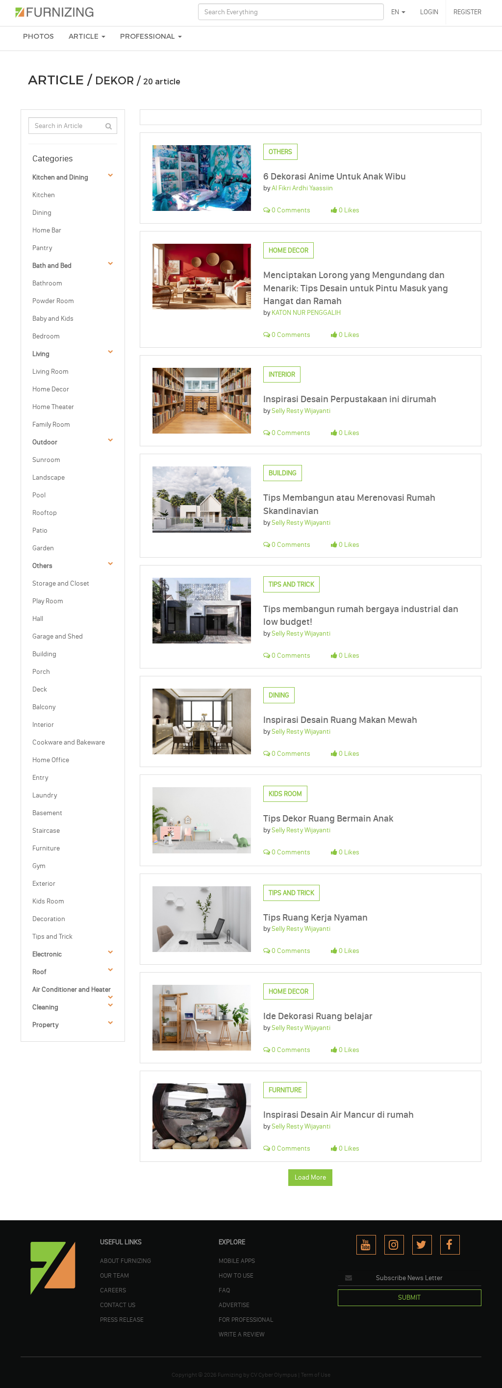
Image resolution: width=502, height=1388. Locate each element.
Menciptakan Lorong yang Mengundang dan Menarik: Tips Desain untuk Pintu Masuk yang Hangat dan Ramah (355, 288)
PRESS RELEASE (122, 1319)
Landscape (48, 477)
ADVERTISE (234, 1305)
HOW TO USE (236, 1275)
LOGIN (429, 12)
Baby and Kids (53, 318)
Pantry (42, 248)
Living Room (50, 371)
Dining (41, 212)
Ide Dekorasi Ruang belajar (318, 1016)
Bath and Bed (52, 265)
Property (45, 1025)
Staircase (46, 830)
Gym (39, 866)
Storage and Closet (60, 583)
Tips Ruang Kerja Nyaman (315, 917)
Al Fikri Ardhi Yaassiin (302, 188)
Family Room (51, 424)
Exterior (43, 883)
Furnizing (230, 1374)
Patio (40, 530)
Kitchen (43, 195)
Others (42, 566)
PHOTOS (38, 36)
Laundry (44, 795)
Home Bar (46, 230)
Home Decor (50, 389)
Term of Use (315, 1374)
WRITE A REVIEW (242, 1334)
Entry (40, 777)
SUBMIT (409, 1297)
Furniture (46, 848)
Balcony (43, 707)
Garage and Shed (57, 636)
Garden (43, 548)
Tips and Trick (52, 936)
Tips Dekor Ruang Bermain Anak (328, 818)
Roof (39, 972)
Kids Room (48, 901)
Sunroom (46, 460)
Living (41, 354)
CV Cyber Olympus (274, 1374)
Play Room (47, 601)
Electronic (47, 954)
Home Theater (53, 407)
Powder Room (53, 301)
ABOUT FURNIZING (125, 1260)
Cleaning (45, 1007)
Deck (39, 689)
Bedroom (46, 336)
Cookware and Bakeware (68, 742)
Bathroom (47, 283)
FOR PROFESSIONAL (246, 1319)
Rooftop (44, 513)
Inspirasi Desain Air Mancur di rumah (338, 1114)
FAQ (224, 1290)
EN (396, 12)
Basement (47, 813)
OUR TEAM (114, 1275)
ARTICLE (84, 36)
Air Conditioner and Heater (71, 989)
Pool (39, 495)
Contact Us (117, 1305)
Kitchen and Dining (60, 177)
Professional (148, 36)
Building (44, 654)
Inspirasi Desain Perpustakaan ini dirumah (349, 399)
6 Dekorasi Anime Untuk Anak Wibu (334, 176)
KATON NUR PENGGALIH (306, 312)
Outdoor (44, 442)
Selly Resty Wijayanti (301, 411)
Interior (43, 724)
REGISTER (467, 12)
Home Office (50, 760)
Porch (41, 672)
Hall (37, 619)
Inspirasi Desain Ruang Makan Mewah (340, 719)
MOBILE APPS (237, 1260)
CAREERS (113, 1290)
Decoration (48, 919)
